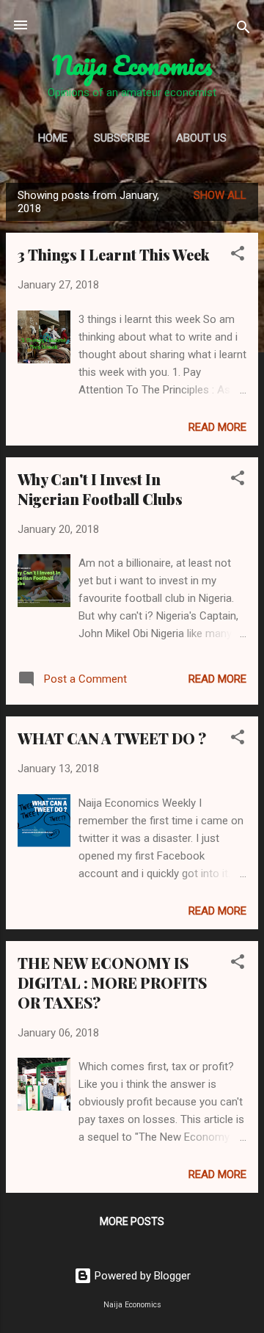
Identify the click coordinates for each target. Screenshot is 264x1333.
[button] (237, 255)
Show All (220, 195)
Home (52, 138)
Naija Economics (132, 64)
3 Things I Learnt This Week (114, 254)
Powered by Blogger (141, 1275)
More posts (132, 1221)
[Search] (243, 29)
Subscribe (122, 138)
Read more (217, 427)
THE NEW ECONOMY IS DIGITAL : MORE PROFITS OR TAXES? (112, 982)
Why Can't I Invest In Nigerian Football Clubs (100, 489)
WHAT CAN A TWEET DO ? (112, 738)
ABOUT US (201, 138)
